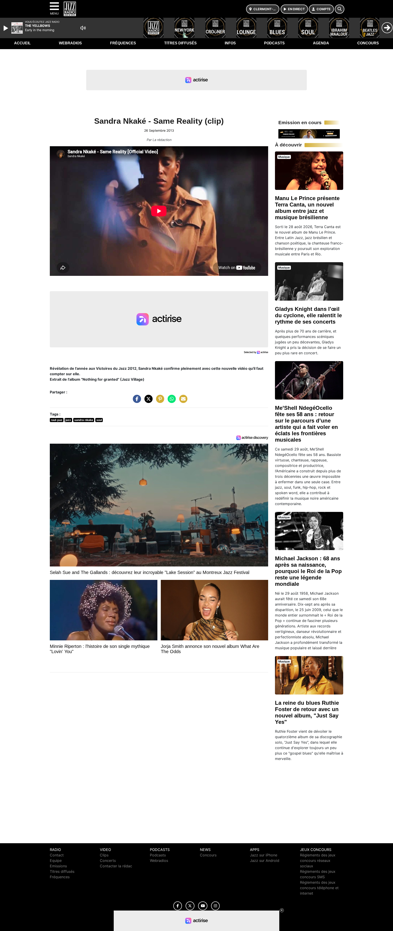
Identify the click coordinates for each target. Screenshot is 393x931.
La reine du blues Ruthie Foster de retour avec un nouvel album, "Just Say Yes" (307, 712)
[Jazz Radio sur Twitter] (190, 905)
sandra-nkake (83, 420)
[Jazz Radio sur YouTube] (202, 905)
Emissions (58, 866)
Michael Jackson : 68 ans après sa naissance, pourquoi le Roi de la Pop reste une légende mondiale (308, 571)
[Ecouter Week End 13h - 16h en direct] (309, 133)
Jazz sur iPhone (263, 855)
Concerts (108, 860)
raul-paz (56, 420)
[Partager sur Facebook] (136, 401)
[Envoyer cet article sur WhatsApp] (170, 401)
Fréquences (123, 43)
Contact (57, 855)
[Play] (6, 28)
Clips (104, 855)
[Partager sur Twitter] (147, 401)
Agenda (321, 43)
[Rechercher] (339, 9)
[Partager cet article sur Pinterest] (159, 401)
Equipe (56, 860)
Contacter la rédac (116, 866)
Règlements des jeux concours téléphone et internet (319, 888)
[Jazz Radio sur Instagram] (215, 905)
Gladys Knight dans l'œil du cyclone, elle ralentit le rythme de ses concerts (308, 315)
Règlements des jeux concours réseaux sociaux (317, 860)
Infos (230, 43)
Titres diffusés (180, 43)
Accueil (22, 43)
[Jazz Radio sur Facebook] (177, 905)
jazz (68, 420)
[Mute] (83, 28)
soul (99, 420)
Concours (368, 43)
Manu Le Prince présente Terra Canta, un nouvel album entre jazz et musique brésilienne (307, 207)
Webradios (70, 43)
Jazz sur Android (264, 860)
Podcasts (274, 43)
